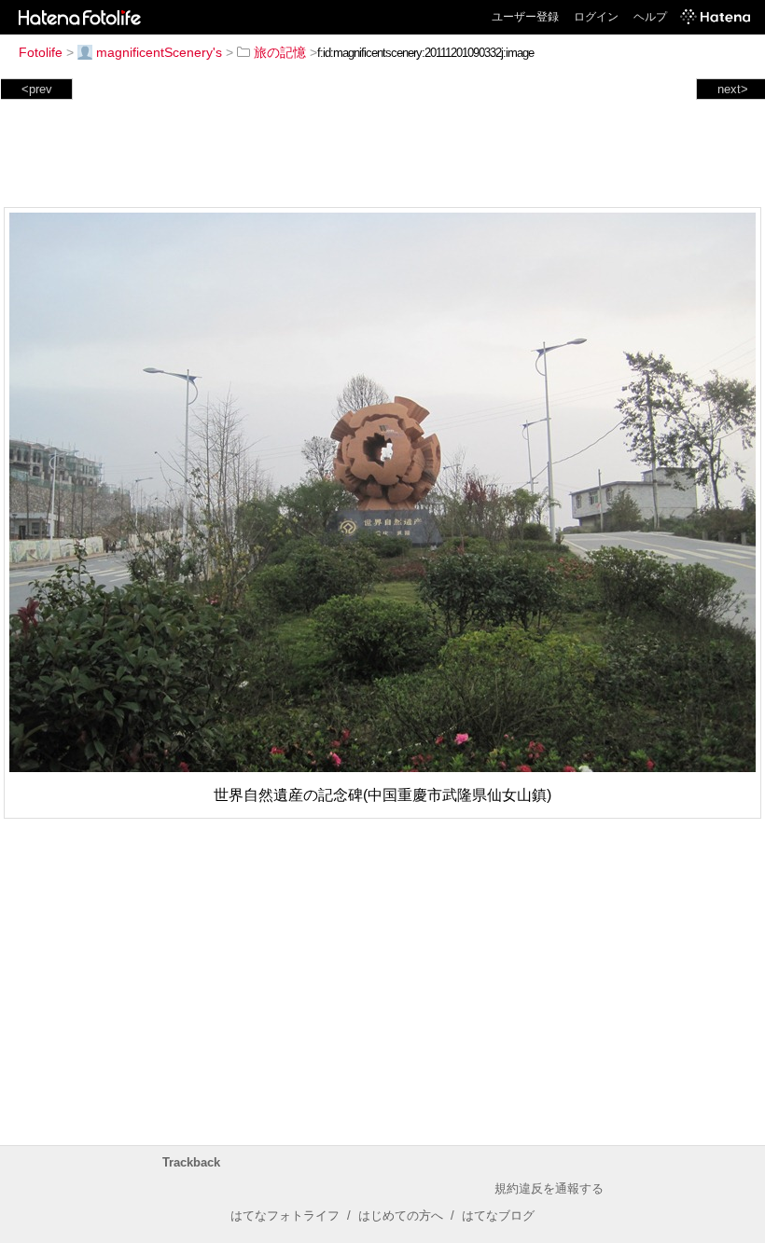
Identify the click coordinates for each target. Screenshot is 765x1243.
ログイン (596, 16)
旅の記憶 (280, 52)
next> (732, 89)
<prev (36, 89)
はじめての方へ (400, 1215)
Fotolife (41, 52)
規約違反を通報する (549, 1188)
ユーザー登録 (525, 16)
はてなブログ (498, 1215)
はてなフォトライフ (285, 1215)
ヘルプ (650, 16)
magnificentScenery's (159, 52)
